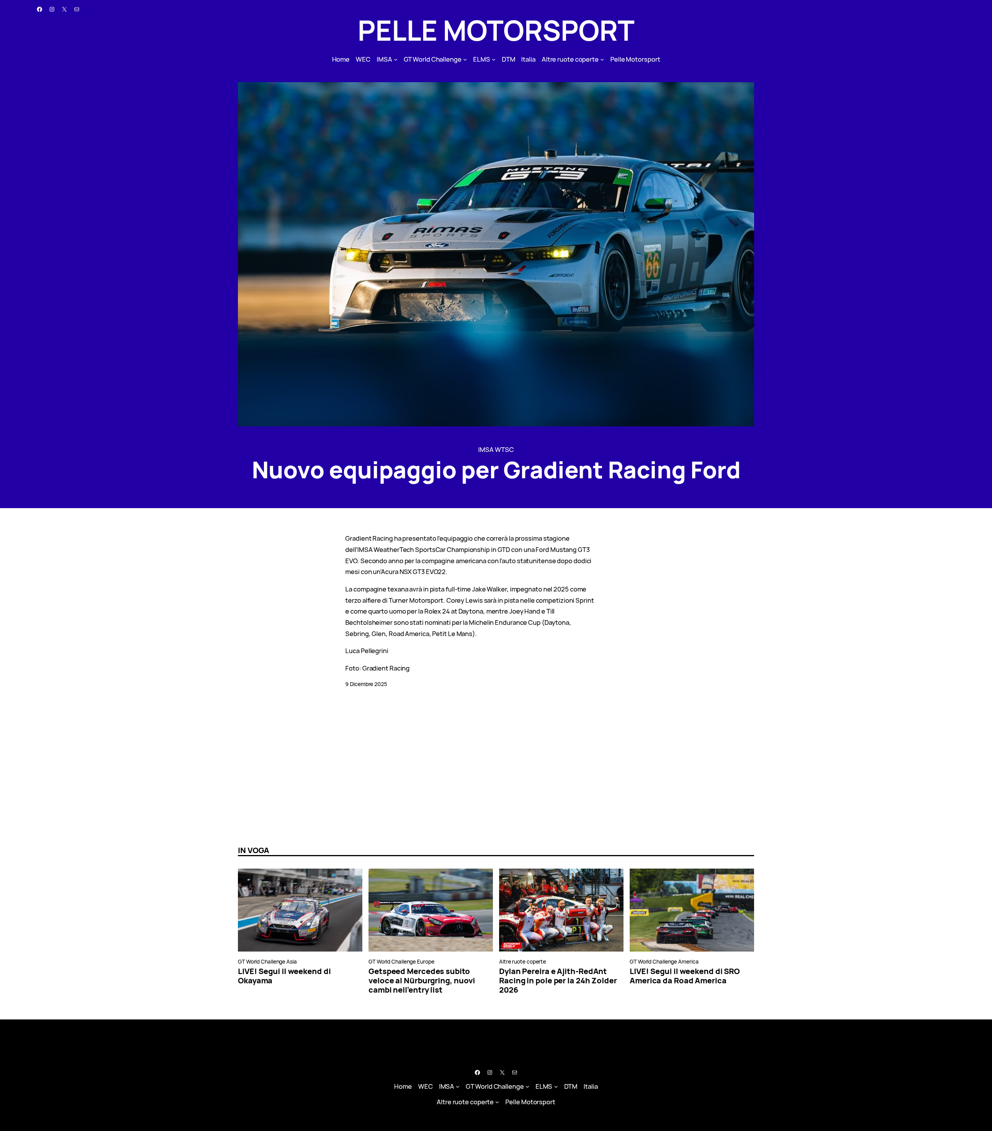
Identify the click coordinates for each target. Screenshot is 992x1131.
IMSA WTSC (495, 449)
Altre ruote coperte (522, 961)
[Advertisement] (232, 766)
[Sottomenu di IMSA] (396, 59)
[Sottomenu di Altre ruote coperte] (602, 59)
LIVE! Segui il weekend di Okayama (284, 976)
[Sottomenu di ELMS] (494, 59)
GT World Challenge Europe (401, 961)
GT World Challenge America (664, 961)
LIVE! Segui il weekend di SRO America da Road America (685, 976)
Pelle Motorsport (496, 30)
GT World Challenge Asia (267, 961)
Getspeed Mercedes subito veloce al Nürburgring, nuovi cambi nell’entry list (422, 981)
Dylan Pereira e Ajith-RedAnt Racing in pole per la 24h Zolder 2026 (558, 981)
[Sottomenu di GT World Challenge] (465, 59)
